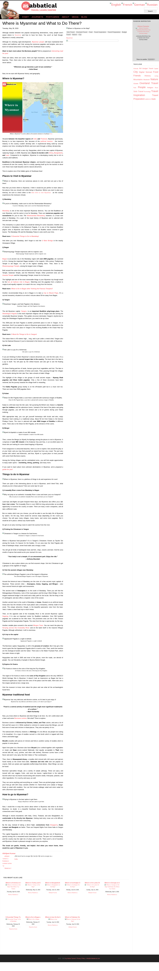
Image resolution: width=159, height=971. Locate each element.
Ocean (135, 83)
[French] (126, 4)
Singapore (54, 825)
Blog (84, 17)
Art (140, 68)
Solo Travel (70, 32)
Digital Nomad (145, 72)
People (142, 87)
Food (90, 32)
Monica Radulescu (13, 894)
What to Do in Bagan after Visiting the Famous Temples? (32, 288)
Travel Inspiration (100, 32)
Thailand (44, 139)
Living (156, 76)
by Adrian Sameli (70, 958)
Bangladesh (58, 153)
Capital (156, 68)
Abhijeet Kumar (8, 853)
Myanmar (18, 35)
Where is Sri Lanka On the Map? (96, 883)
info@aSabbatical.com (93, 958)
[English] (115, 4)
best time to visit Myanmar (41, 192)
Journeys (37, 17)
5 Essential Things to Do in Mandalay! (25, 236)
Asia (51, 133)
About (65, 17)
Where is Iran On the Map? (54, 917)
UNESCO (148, 99)
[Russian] (151, 4)
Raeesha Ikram (13, 929)
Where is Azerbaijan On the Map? (76, 883)
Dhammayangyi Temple (10, 266)
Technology (147, 91)
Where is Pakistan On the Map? (76, 917)
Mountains (138, 79)
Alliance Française (143, 26)
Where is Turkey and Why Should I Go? (39, 883)
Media (75, 17)
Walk (153, 99)
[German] (139, 4)
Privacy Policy (81, 958)
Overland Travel (81, 32)
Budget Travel (147, 68)
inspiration (151, 59)
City (80, 34)
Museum (146, 79)
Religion (150, 87)
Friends (137, 75)
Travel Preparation (114, 32)
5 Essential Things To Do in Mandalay (19, 917)
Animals (135, 68)
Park (134, 87)
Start (25, 17)
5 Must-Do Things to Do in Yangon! (24, 334)
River (156, 87)
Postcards (52, 17)
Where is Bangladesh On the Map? (57, 883)
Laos (7, 155)
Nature (74, 34)
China (51, 153)
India (35, 139)
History (148, 76)
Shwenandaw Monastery (36, 215)
